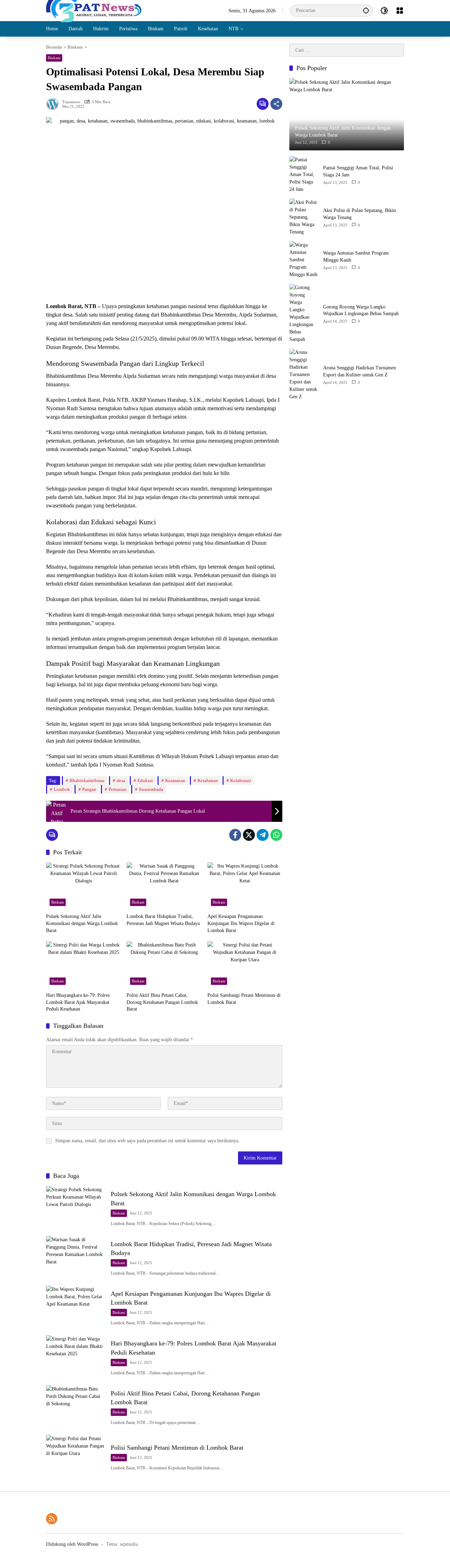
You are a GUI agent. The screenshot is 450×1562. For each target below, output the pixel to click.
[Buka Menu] (400, 10)
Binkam (54, 58)
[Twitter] (249, 835)
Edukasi (145, 780)
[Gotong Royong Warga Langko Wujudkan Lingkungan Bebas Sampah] (303, 313)
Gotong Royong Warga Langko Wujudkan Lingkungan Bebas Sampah (361, 310)
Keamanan (175, 780)
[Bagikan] (276, 104)
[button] (366, 10)
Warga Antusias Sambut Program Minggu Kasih (356, 256)
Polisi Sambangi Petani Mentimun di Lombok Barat (244, 999)
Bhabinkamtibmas (87, 780)
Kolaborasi (240, 780)
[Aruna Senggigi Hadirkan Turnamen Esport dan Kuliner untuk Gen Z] (303, 374)
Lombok (62, 789)
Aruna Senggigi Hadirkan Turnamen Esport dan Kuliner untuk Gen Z (359, 371)
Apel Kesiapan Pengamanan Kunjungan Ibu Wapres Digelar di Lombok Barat (241, 923)
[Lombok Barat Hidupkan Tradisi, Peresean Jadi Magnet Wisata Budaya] (164, 886)
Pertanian (118, 789)
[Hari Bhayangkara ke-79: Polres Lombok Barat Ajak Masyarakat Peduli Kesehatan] (83, 964)
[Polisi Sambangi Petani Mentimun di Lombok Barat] (244, 964)
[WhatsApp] (276, 835)
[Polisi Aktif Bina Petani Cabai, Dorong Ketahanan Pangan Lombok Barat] (164, 964)
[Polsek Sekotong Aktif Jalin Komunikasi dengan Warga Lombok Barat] (83, 886)
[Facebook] (235, 835)
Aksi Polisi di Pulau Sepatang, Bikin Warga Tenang (359, 214)
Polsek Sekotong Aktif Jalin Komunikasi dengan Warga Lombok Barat (82, 923)
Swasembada (151, 789)
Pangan (89, 789)
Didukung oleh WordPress (72, 1544)
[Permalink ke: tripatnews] (54, 104)
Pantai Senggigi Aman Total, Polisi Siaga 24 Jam (358, 171)
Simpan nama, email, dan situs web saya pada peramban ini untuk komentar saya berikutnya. (147, 1140)
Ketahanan (208, 780)
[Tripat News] (93, 10)
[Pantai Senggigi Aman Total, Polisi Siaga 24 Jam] (303, 174)
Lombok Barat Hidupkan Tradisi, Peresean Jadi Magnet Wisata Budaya (163, 920)
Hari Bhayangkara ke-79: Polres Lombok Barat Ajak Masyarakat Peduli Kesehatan (78, 1002)
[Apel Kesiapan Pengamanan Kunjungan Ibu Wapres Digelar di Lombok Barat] (244, 886)
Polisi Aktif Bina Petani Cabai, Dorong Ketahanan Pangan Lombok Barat (162, 1002)
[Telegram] (263, 835)
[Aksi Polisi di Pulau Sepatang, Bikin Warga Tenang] (303, 217)
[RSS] (51, 1518)
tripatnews (71, 102)
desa (121, 780)
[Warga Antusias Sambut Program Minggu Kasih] (303, 259)
